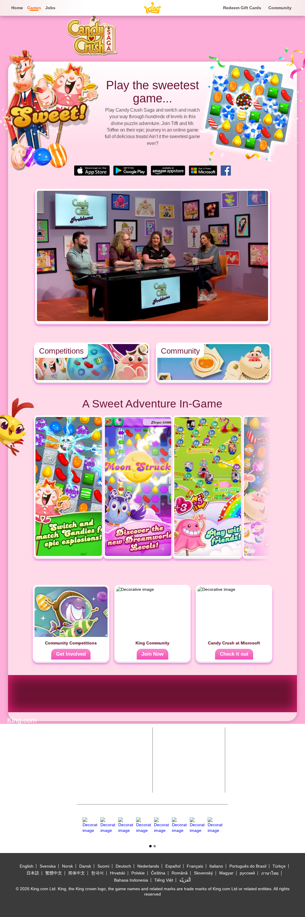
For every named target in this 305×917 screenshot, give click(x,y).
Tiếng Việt (163, 880)
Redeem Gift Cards (242, 7)
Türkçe (279, 866)
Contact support (179, 777)
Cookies (15, 777)
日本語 (33, 873)
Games (168, 742)
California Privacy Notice (32, 793)
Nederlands (148, 866)
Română (180, 873)
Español (172, 866)
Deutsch (123, 866)
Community (280, 7)
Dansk (85, 866)
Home (17, 7)
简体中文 (76, 873)
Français (195, 866)
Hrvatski (117, 873)
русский (247, 873)
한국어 (97, 873)
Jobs (50, 7)
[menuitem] (16, 8)
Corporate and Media (183, 765)
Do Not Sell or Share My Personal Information (53, 787)
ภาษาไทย (269, 873)
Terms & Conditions (27, 757)
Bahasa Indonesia (131, 880)
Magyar (226, 873)
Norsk (67, 866)
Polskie (138, 873)
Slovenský (203, 873)
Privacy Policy (21, 764)
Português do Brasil (247, 866)
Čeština (158, 873)
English (26, 866)
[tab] (150, 846)
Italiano (216, 866)
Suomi (103, 866)
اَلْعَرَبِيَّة (185, 880)
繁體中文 (53, 873)
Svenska (48, 866)
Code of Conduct (24, 770)
